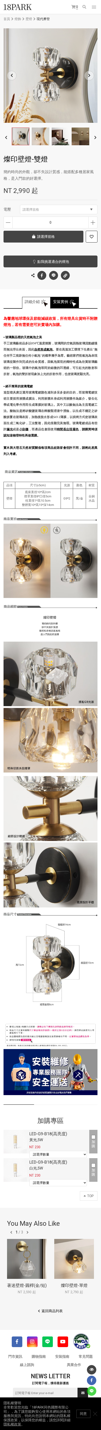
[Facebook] (17, 1341)
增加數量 (92, 222)
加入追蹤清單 (91, 237)
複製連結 (65, 275)
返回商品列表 (52, 1311)
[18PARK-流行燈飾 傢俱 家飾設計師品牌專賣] (18, 7)
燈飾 (18, 19)
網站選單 (93, 7)
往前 (11, 1232)
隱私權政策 (12, 1424)
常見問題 (86, 1356)
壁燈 (29, 19)
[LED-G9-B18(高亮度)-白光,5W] (15, 1170)
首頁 (7, 19)
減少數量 (8, 222)
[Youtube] (63, 1341)
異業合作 (74, 1365)
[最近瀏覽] (91, 1370)
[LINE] (47, 1341)
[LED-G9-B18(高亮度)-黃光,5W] (15, 1141)
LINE (53, 275)
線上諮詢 (27, 1365)
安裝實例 (60, 301)
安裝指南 (62, 1356)
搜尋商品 (85, 7)
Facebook (41, 275)
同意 (83, 1414)
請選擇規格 (31, 209)
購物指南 (39, 1356)
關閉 (95, 1413)
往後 (27, 1232)
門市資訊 (15, 1356)
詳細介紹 (32, 301)
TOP (90, 1196)
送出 (83, 1393)
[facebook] (91, 1380)
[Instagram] (32, 1341)
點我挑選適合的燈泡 (53, 262)
